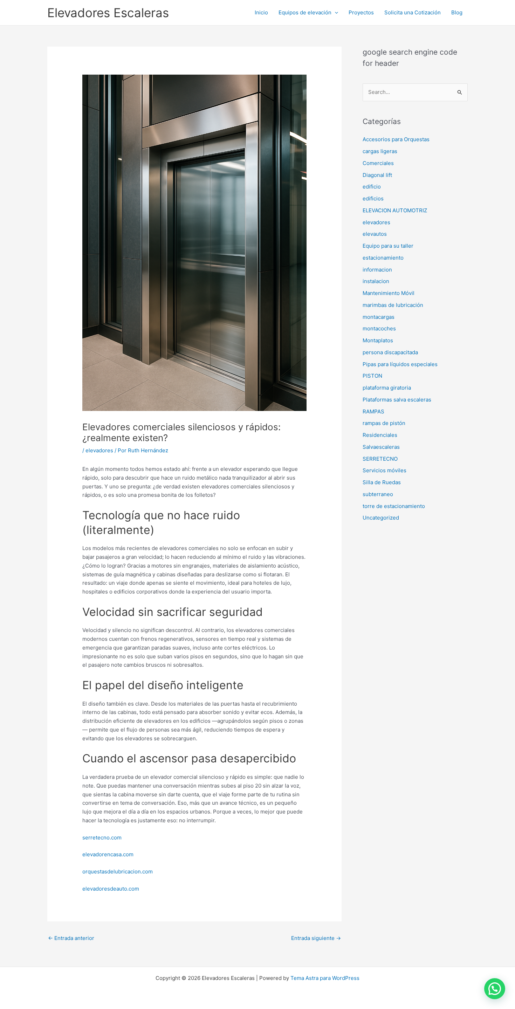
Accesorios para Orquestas (396, 139)
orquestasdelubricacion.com (117, 871)
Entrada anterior (71, 938)
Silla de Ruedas (382, 482)
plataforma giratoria (387, 387)
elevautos (375, 234)
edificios (373, 198)
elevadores (99, 450)
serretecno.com (102, 837)
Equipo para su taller (388, 245)
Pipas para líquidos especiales (400, 364)
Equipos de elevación (305, 12)
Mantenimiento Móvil (388, 293)
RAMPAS (373, 411)
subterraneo (378, 494)
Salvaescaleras (381, 447)
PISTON (372, 375)
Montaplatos (378, 340)
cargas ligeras (380, 151)
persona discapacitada (390, 352)
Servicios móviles (384, 470)
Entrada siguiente (316, 938)
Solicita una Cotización (412, 12)
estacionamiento (383, 257)
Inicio (261, 12)
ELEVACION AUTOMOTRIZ (395, 210)
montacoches (379, 328)
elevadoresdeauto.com (110, 888)
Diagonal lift (377, 175)
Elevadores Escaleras (108, 12)
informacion (377, 269)
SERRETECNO (380, 458)
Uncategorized (381, 517)
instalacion (376, 281)
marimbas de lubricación (393, 305)
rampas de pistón (384, 423)
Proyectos (361, 12)
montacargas (378, 317)
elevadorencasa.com (107, 854)
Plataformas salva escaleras (397, 399)
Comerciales (378, 163)
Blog (456, 12)
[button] (334, 12)
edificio (372, 186)
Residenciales (380, 435)
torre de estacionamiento (394, 506)
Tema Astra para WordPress (324, 978)
